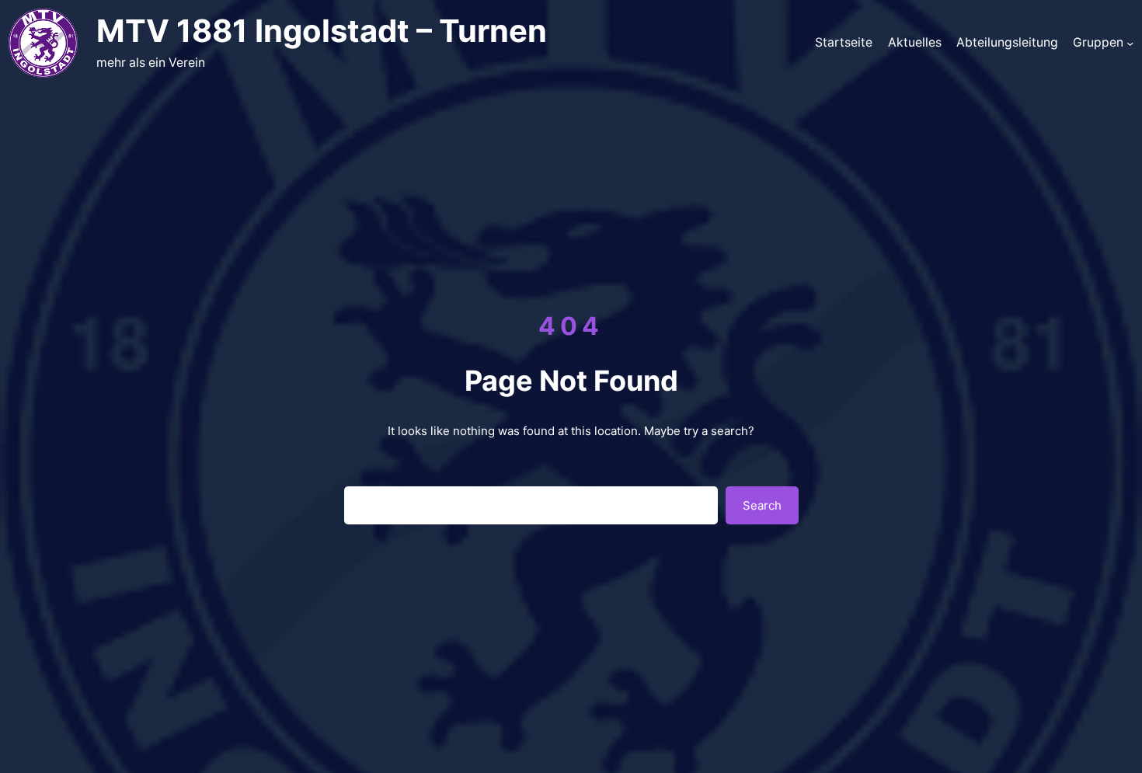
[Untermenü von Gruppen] (1129, 42)
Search (762, 505)
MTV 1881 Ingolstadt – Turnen (321, 31)
